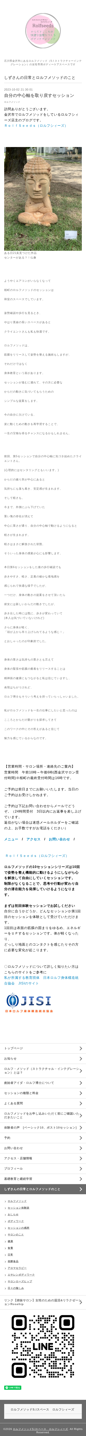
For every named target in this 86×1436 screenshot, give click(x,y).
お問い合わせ (59, 839)
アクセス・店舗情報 (18, 1158)
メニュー (11, 839)
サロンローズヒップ (20, 1281)
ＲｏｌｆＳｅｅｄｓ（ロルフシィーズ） (36, 125)
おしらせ (13, 1214)
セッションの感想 (18, 1227)
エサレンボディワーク (21, 1274)
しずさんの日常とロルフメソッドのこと (32, 1189)
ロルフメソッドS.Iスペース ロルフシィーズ (40, 1429)
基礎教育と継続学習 (18, 1178)
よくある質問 (13, 1103)
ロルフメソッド (12, 102)
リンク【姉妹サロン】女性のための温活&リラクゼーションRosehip (43, 1302)
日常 (10, 1254)
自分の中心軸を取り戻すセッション (39, 95)
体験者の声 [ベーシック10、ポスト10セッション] (40, 1127)
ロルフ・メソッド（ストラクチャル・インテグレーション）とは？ (41, 1070)
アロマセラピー (17, 1268)
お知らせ (10, 1058)
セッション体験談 (18, 1207)
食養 (10, 1248)
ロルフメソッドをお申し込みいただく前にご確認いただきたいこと (41, 1115)
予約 (7, 1137)
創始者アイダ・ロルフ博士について (29, 1082)
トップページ (13, 1048)
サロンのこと (16, 1234)
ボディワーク (16, 1221)
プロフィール (13, 1168)
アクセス (34, 839)
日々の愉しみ (16, 1288)
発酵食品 (13, 1261)
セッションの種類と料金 (21, 1093)
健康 (10, 1241)
